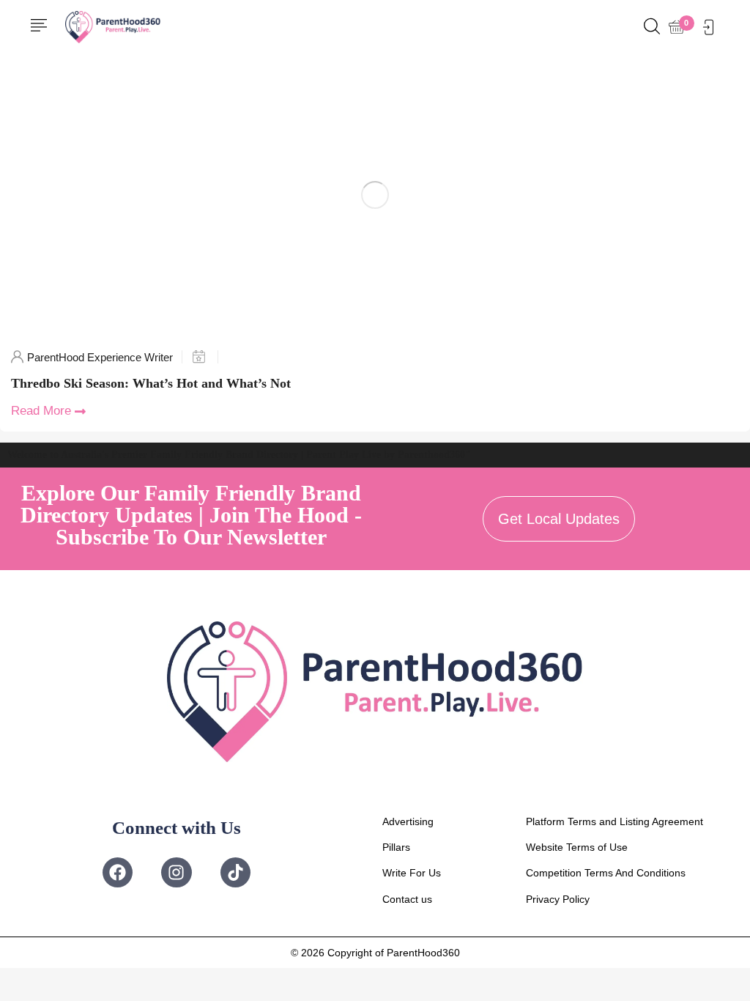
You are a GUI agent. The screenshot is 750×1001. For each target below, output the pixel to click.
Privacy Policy (558, 899)
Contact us (407, 899)
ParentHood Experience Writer (100, 357)
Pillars (396, 847)
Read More (41, 411)
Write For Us (411, 873)
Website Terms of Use (577, 847)
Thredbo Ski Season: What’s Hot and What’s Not (151, 383)
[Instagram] (176, 872)
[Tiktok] (235, 872)
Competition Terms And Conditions (606, 873)
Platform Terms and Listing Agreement (614, 821)
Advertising (408, 821)
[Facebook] (118, 872)
